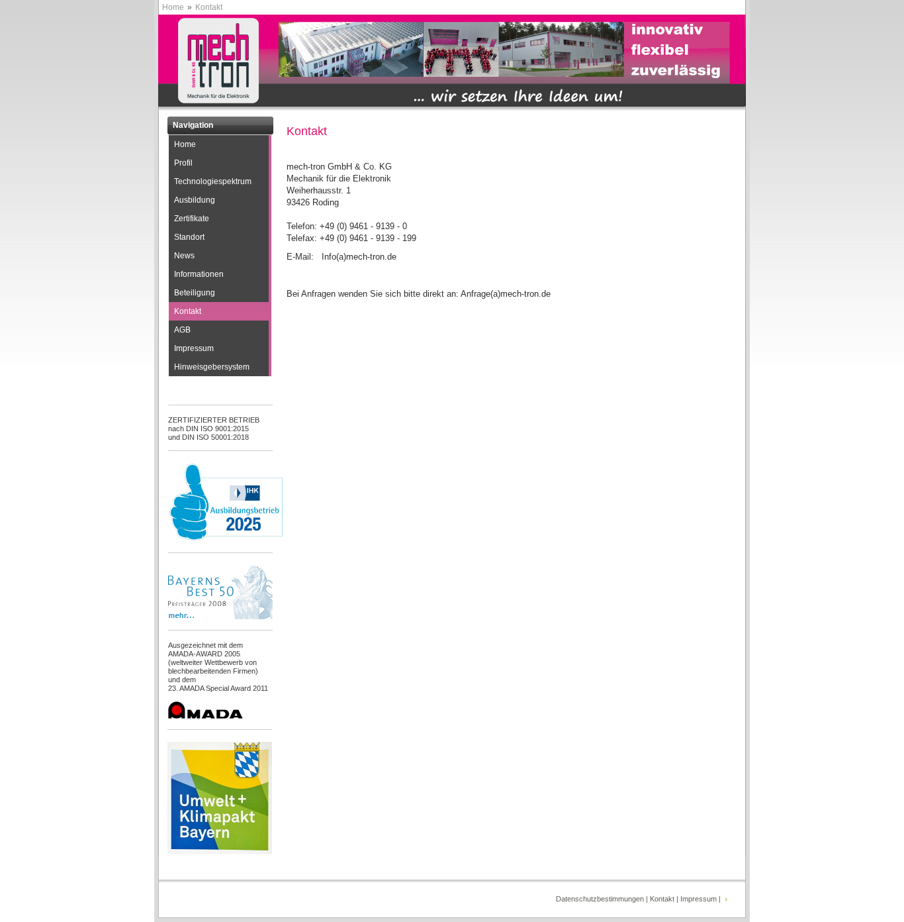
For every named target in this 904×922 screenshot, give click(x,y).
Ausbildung (194, 200)
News (184, 255)
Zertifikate (191, 218)
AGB (182, 329)
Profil (183, 163)
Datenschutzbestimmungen (600, 899)
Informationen (199, 274)
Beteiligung (194, 292)
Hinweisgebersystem (211, 367)
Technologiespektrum (212, 181)
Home (173, 7)
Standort (189, 237)
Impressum (194, 348)
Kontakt (187, 311)
